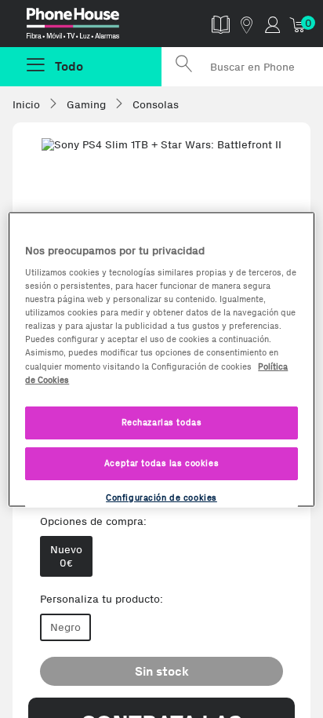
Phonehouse (87, 26)
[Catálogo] (221, 24)
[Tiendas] (247, 24)
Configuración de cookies (161, 496)
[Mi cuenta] (272, 24)
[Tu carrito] (298, 24)
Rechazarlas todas (162, 421)
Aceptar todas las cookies (161, 462)
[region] (161, 359)
